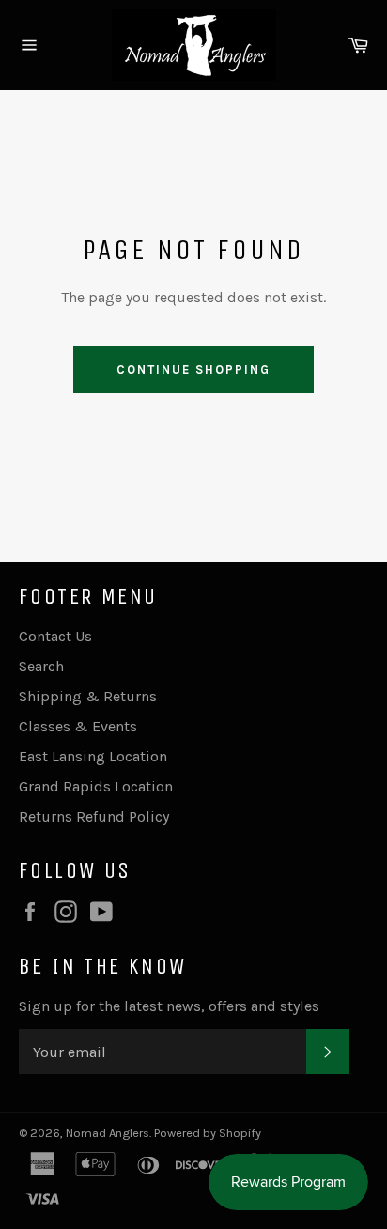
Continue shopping (193, 369)
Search (41, 666)
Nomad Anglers (107, 1133)
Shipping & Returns (88, 696)
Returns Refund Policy (94, 816)
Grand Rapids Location (96, 786)
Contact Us (55, 636)
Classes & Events (78, 726)
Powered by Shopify (207, 1133)
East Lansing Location (93, 756)
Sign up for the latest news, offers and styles (169, 1006)
